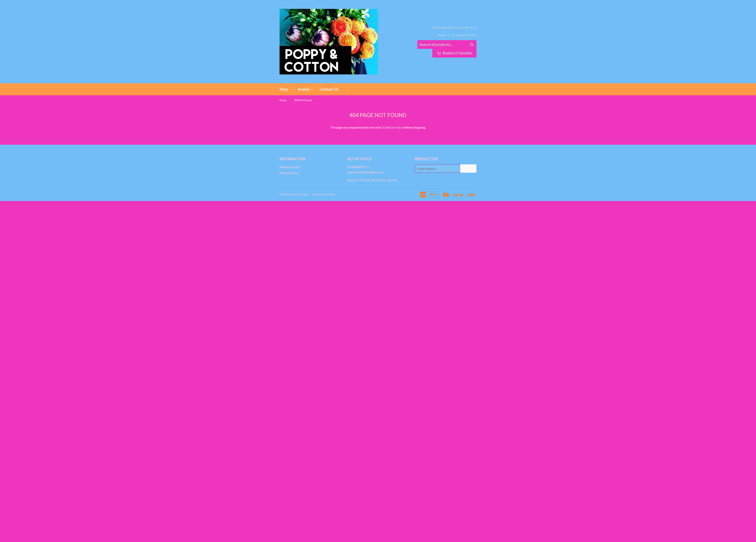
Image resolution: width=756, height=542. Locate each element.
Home (283, 100)
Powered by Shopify (323, 194)
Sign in (442, 35)
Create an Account (464, 35)
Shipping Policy (290, 167)
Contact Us (329, 89)
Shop (284, 89)
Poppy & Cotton (298, 194)
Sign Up (468, 168)
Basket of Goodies (457, 53)
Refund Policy (289, 173)
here (394, 127)
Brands (304, 89)
